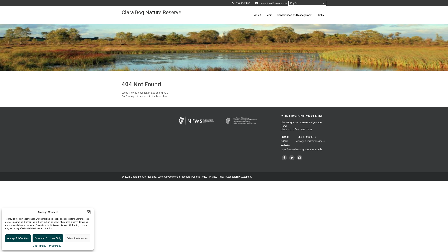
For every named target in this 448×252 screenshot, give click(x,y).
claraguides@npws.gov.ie (273, 3)
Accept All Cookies (18, 238)
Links (321, 15)
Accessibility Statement (239, 176)
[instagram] (299, 157)
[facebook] (284, 157)
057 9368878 (243, 3)
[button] (88, 212)
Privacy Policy (54, 246)
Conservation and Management (294, 15)
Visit (269, 15)
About (257, 15)
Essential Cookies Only (47, 238)
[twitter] (292, 157)
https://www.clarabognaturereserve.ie (301, 149)
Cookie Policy (39, 246)
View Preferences (77, 238)
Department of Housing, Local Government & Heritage (161, 176)
